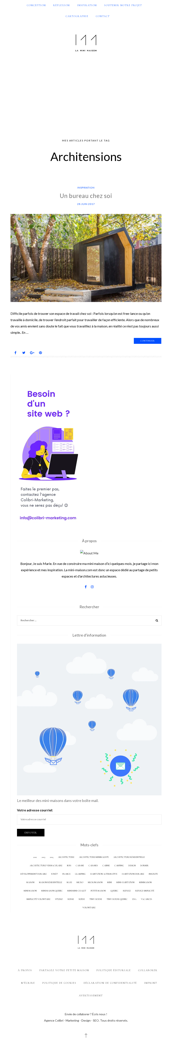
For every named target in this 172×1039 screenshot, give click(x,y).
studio (59, 899)
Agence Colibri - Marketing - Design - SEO (71, 1020)
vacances (146, 899)
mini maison (30, 890)
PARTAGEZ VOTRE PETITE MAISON (64, 970)
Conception (36, 5)
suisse (70, 899)
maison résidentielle (50, 882)
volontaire (88, 907)
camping (119, 865)
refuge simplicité (144, 890)
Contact (103, 16)
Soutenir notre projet (123, 5)
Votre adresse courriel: (35, 810)
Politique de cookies (59, 982)
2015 (51, 857)
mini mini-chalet (76, 890)
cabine (106, 865)
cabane (80, 865)
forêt (54, 874)
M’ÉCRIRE (28, 982)
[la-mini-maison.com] (86, 42)
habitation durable (133, 874)
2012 (35, 857)
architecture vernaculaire (46, 865)
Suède (81, 899)
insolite (153, 874)
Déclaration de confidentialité (110, 982)
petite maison (98, 890)
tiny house (95, 899)
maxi (69, 882)
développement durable (33, 874)
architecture (66, 857)
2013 (43, 857)
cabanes (93, 865)
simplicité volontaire (38, 899)
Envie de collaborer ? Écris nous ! (86, 1014)
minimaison (145, 882)
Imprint (150, 982)
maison (30, 882)
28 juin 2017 (86, 204)
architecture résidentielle (129, 857)
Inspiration (87, 5)
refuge (127, 890)
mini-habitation (125, 882)
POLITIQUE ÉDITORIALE (113, 970)
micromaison (95, 882)
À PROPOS (25, 970)
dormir (144, 865)
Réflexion (61, 5)
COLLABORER (148, 970)
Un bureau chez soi (86, 195)
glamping (80, 874)
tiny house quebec (117, 899)
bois (69, 865)
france (66, 874)
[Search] (157, 621)
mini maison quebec (52, 890)
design (132, 865)
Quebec (114, 890)
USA (134, 899)
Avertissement (91, 995)
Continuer (147, 340)
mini (109, 882)
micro (80, 882)
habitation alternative (103, 874)
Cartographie (77, 16)
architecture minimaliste (94, 857)
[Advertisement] (86, 95)
